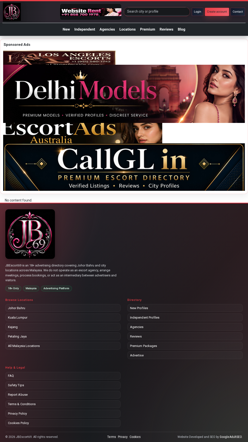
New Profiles (139, 308)
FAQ (11, 376)
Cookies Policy (18, 423)
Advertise (137, 355)
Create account (217, 11)
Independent (84, 29)
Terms (111, 437)
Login (197, 11)
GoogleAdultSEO (231, 437)
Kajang (13, 327)
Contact (238, 11)
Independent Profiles (144, 317)
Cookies (135, 437)
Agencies (107, 29)
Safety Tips (16, 385)
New (66, 29)
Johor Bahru (16, 308)
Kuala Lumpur (17, 317)
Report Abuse (18, 394)
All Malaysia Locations (24, 346)
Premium (147, 29)
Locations (127, 29)
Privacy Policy (17, 413)
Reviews (166, 29)
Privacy (123, 437)
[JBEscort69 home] (12, 12)
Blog (181, 29)
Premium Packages (143, 346)
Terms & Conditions (22, 404)
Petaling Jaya (17, 336)
